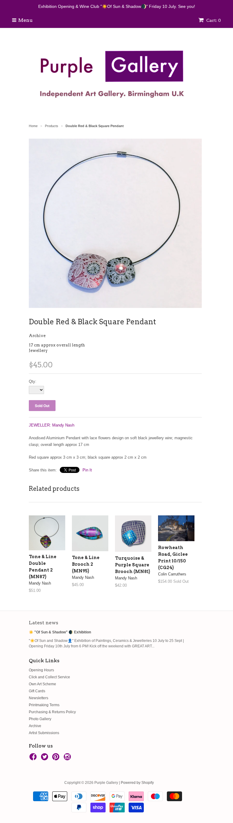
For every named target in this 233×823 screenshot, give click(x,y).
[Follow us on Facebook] (34, 758)
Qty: (32, 381)
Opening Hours (41, 670)
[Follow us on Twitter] (45, 758)
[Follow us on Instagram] (68, 758)
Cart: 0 (213, 20)
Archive (37, 335)
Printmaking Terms (44, 705)
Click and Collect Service (49, 677)
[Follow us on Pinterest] (56, 758)
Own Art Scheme (42, 684)
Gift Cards (37, 691)
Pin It (87, 470)
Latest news (43, 623)
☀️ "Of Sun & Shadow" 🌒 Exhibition (60, 632)
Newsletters (38, 698)
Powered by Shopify (137, 783)
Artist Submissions (44, 733)
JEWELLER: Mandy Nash (51, 425)
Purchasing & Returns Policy (52, 712)
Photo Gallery (40, 719)
